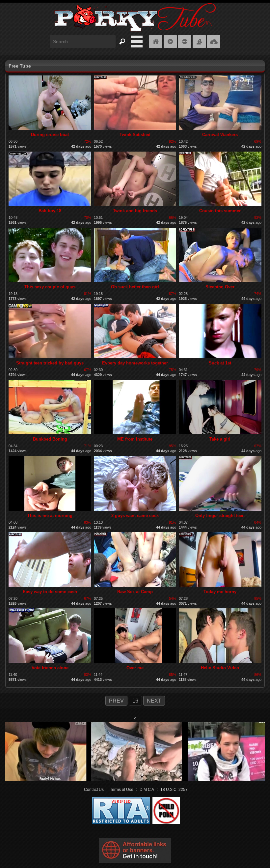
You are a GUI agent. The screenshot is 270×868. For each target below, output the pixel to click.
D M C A (147, 789)
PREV (116, 701)
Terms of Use (121, 789)
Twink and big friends (135, 210)
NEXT (154, 701)
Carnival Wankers (220, 134)
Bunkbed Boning (50, 439)
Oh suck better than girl (135, 286)
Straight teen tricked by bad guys (50, 363)
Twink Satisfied (135, 134)
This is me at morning (49, 515)
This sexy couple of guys (49, 286)
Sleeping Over (219, 286)
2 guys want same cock (135, 515)
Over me (135, 667)
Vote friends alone (50, 667)
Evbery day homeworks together (135, 363)
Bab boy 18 (50, 210)
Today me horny (219, 591)
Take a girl (219, 439)
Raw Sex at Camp (135, 591)
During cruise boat (50, 134)
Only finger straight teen (220, 515)
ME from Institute (134, 439)
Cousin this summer (220, 210)
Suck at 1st (220, 363)
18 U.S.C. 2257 (174, 789)
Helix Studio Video (220, 667)
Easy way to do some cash (50, 591)
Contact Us (94, 789)
